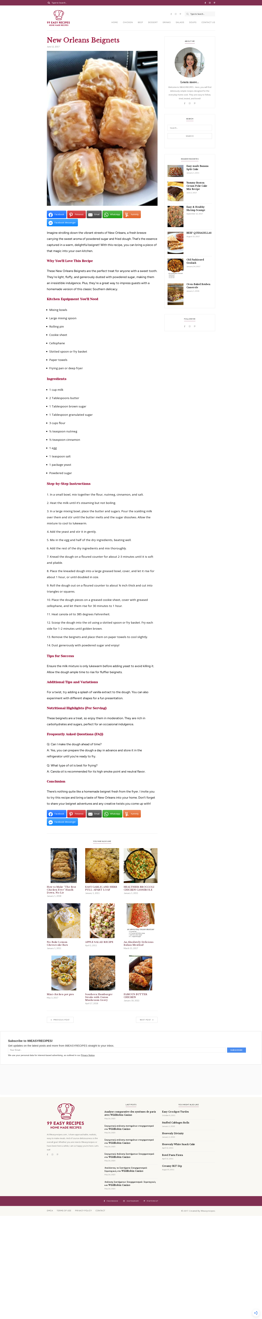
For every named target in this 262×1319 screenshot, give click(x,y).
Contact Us (208, 22)
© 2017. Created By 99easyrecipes (198, 1210)
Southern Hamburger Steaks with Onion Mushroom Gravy (99, 997)
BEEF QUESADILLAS (199, 232)
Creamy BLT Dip (172, 1166)
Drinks (167, 22)
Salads (180, 22)
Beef (140, 22)
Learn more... (190, 82)
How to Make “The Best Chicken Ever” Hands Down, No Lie (61, 889)
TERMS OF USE (64, 1210)
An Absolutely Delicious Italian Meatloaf (139, 943)
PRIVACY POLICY (83, 1210)
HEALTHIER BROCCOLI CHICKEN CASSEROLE (139, 888)
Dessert (153, 22)
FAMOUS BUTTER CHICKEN (135, 996)
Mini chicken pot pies (60, 994)
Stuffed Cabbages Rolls (175, 1122)
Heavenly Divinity (173, 1133)
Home (114, 22)
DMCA (50, 1210)
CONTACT (100, 1210)
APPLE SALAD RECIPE (99, 942)
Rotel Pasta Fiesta (172, 1155)
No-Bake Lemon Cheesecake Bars (57, 943)
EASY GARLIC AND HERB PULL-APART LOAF (101, 888)
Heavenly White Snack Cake (178, 1144)
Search (190, 136)
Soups (192, 22)
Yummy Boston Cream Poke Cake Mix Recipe (196, 185)
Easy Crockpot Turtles (175, 1111)
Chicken (128, 22)
